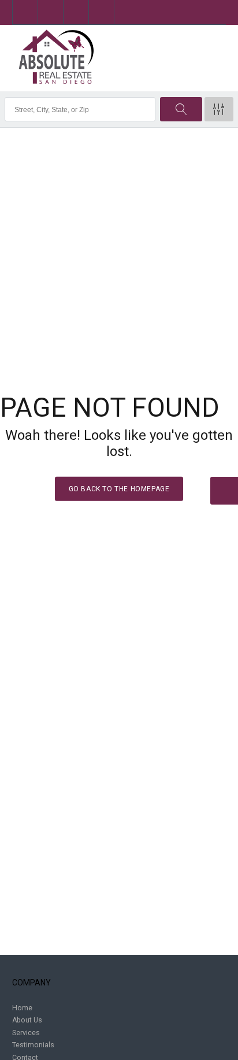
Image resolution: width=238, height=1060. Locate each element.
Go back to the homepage (119, 489)
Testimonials (33, 1045)
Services (26, 1033)
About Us (27, 1020)
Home (22, 1008)
